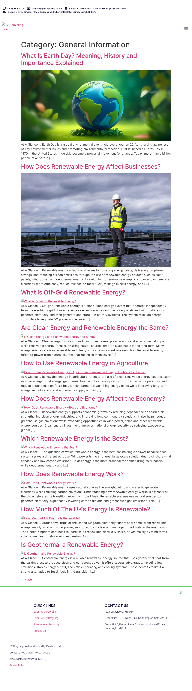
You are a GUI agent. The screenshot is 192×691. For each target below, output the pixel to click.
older (26, 580)
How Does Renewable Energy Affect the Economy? (93, 398)
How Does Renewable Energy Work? (72, 474)
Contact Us (40, 630)
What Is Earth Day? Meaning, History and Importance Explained (79, 59)
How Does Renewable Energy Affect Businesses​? (91, 166)
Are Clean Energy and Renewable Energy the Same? (95, 327)
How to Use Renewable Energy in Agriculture (84, 363)
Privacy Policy (17, 665)
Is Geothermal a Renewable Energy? (72, 544)
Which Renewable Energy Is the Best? (74, 438)
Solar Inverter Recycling (46, 624)
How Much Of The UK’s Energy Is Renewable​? (85, 509)
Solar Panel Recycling (45, 611)
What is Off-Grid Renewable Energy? (73, 292)
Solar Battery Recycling (46, 618)
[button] (186, 29)
